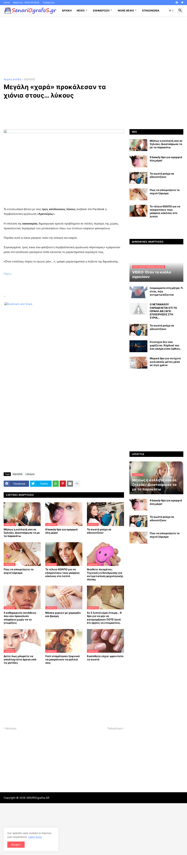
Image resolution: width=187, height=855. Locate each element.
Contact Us (48, 2)
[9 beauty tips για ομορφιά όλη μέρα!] (138, 161)
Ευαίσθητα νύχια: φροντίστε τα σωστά (105, 658)
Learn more (35, 836)
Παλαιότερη (115, 728)
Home (7, 2)
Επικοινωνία (150, 10)
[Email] (70, 484)
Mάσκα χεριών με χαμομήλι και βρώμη (63, 614)
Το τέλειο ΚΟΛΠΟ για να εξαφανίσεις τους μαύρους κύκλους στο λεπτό (62, 572)
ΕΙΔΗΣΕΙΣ (29, 79)
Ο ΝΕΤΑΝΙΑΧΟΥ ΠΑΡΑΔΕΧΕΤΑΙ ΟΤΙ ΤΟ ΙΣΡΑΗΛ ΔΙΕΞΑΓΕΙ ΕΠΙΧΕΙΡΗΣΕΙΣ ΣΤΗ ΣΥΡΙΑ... (163, 311)
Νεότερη (11, 728)
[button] (171, 10)
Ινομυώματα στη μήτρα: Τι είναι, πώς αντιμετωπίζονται (166, 291)
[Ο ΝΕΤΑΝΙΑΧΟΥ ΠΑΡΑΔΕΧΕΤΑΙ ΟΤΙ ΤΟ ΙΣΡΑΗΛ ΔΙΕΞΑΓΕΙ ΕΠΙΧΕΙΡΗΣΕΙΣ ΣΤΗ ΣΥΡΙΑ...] (138, 309)
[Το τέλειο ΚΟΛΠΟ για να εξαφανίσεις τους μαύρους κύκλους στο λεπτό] (138, 211)
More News (126, 10)
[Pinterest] (63, 484)
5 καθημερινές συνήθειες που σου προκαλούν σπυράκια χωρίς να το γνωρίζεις (20, 617)
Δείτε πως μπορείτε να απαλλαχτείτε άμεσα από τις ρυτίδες (20, 659)
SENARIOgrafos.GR (37, 797)
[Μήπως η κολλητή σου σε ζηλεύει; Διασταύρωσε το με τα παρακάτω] (138, 145)
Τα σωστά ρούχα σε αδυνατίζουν (99, 531)
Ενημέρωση (101, 10)
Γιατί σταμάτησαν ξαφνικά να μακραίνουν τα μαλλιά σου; (62, 659)
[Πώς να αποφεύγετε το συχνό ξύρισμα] (138, 194)
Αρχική (67, 10)
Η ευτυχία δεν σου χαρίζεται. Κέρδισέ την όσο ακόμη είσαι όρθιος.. (165, 345)
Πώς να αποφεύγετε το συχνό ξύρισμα (19, 571)
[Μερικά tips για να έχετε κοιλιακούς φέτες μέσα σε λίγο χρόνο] (138, 363)
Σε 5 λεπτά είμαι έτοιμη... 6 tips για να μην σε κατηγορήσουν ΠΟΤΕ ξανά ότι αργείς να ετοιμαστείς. (104, 617)
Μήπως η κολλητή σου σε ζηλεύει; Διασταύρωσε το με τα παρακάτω (22, 532)
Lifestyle (30, 474)
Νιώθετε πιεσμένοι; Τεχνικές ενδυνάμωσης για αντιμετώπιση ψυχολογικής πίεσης (105, 574)
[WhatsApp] (56, 484)
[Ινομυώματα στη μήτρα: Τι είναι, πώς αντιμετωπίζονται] (138, 292)
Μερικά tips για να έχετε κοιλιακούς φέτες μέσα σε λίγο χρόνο (165, 361)
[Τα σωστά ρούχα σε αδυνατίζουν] (138, 178)
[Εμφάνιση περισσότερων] (77, 484)
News (81, 10)
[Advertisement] (93, 47)
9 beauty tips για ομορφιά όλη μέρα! (61, 531)
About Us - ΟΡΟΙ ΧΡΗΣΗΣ (26, 2)
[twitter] (182, 2)
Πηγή (7, 273)
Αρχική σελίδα (12, 79)
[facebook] (177, 2)
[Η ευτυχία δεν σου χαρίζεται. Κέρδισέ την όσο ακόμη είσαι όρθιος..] (138, 346)
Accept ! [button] (16, 844)
